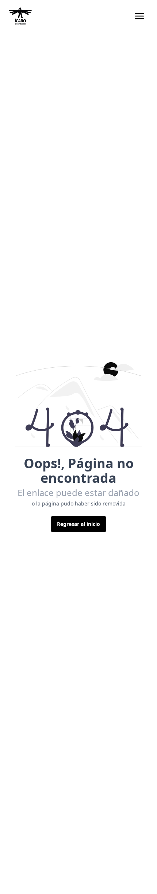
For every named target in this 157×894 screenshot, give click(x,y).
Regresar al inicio (78, 523)
